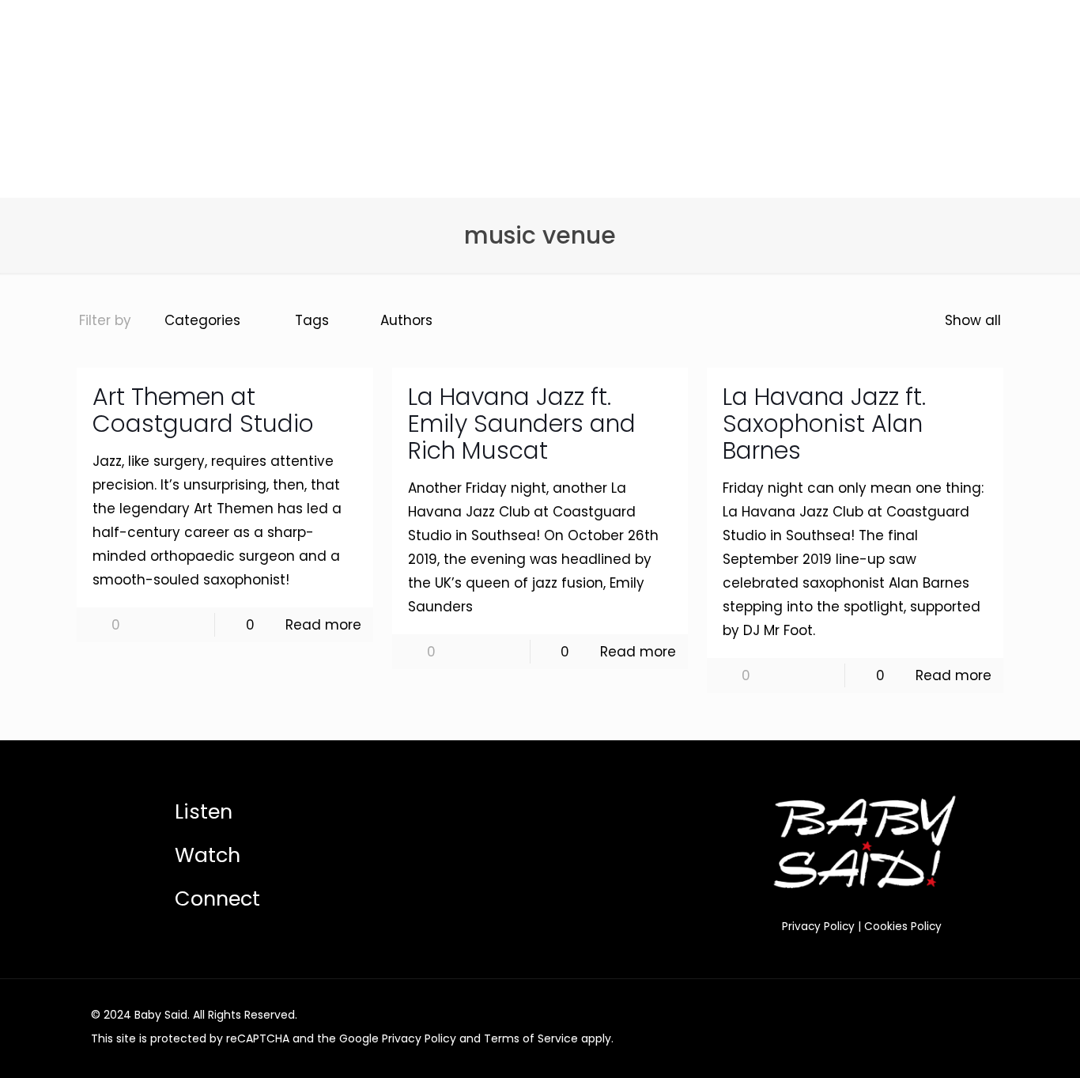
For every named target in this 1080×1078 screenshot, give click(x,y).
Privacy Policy (818, 926)
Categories (202, 320)
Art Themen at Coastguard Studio (203, 410)
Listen (203, 811)
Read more (323, 624)
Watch (207, 855)
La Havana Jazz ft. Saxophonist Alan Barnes (824, 423)
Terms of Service (531, 1038)
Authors (406, 320)
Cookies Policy (903, 926)
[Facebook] (891, 1015)
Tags (312, 320)
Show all (973, 320)
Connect (217, 898)
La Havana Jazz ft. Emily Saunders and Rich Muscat (522, 423)
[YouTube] (912, 1015)
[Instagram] (934, 1015)
